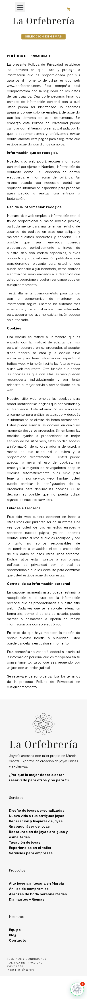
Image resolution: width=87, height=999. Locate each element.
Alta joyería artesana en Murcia (36, 883)
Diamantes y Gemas (26, 899)
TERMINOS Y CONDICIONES (26, 958)
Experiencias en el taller (30, 847)
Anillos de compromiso (29, 888)
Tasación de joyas (24, 842)
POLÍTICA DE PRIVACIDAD (25, 962)
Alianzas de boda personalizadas (38, 894)
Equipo (15, 929)
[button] (20, 7)
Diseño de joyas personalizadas (36, 810)
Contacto (17, 940)
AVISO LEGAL (16, 966)
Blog (12, 935)
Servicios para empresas (31, 853)
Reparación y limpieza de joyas (36, 821)
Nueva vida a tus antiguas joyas (36, 815)
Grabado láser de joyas (29, 826)
